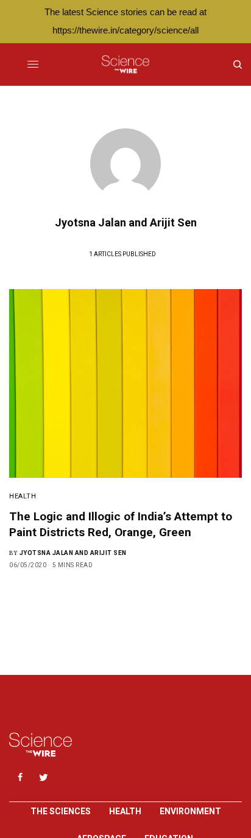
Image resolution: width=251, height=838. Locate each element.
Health (22, 496)
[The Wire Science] (125, 64)
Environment (190, 811)
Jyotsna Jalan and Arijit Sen (73, 553)
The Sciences (60, 811)
